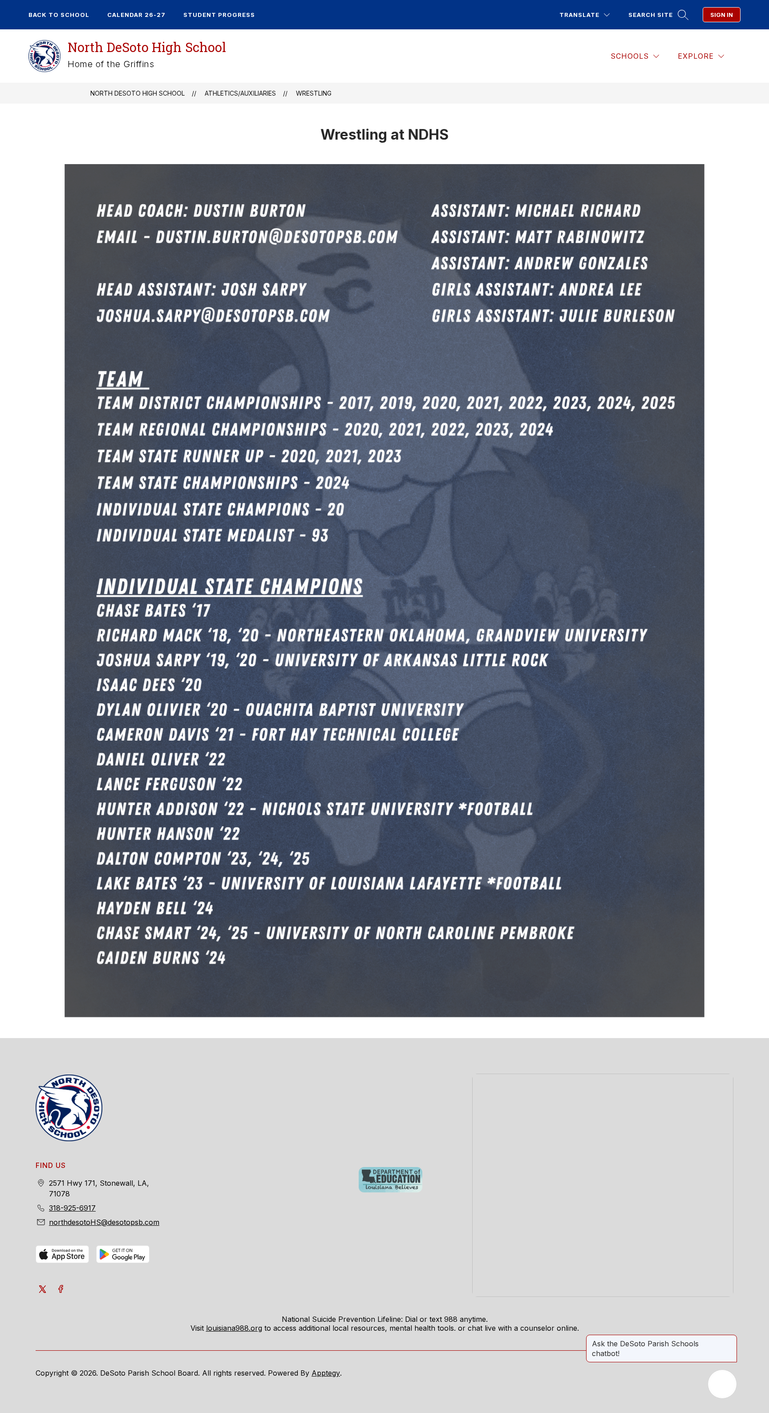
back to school (58, 14)
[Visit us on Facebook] (60, 1290)
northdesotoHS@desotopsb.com (104, 1222)
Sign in (721, 14)
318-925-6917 (72, 1208)
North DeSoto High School (137, 93)
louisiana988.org (234, 1328)
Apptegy (326, 1373)
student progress (219, 14)
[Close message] (730, 1339)
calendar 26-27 (136, 14)
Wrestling (314, 93)
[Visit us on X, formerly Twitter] (43, 1290)
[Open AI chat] (722, 1384)
